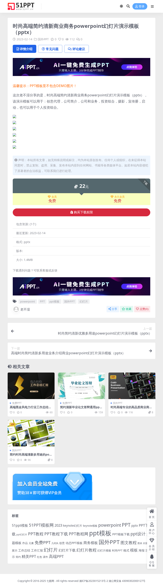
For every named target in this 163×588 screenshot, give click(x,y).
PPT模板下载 (121, 534)
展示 (14, 550)
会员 (54, 196)
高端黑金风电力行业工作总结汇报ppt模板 (30, 409)
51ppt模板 (20, 525)
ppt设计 (138, 534)
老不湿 (25, 309)
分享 (114, 309)
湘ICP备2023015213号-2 (94, 581)
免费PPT (17, 403)
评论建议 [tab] (78, 49)
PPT (42, 301)
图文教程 (129, 542)
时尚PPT (117, 550)
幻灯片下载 (67, 550)
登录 (142, 6)
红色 (39, 557)
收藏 (128, 309)
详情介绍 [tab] (26, 49)
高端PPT (56, 556)
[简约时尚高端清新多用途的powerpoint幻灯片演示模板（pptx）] (31, 433)
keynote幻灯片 (72, 526)
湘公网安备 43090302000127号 (127, 581)
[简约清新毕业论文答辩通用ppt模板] (81, 386)
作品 (25, 543)
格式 (126, 550)
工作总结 (24, 550)
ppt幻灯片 (21, 534)
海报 (142, 550)
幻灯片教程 (86, 550)
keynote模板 (90, 525)
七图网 (50, 581)
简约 (18, 557)
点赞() (144, 309)
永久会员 (119, 196)
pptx (134, 525)
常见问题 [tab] (52, 49)
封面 (145, 543)
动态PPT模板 (74, 543)
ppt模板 (54, 301)
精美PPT (29, 556)
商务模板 (90, 542)
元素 (31, 543)
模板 (134, 550)
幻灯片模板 (104, 550)
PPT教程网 (78, 534)
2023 (58, 525)
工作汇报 (37, 550)
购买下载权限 (83, 212)
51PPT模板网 (41, 525)
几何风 (54, 543)
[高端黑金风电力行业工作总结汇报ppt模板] (31, 386)
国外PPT (43, 39)
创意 (62, 543)
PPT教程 (36, 534)
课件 (45, 556)
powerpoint (27, 301)
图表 (140, 543)
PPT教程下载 (56, 534)
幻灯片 (84, 301)
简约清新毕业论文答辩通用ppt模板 (80, 409)
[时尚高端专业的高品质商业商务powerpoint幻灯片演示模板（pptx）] (131, 386)
